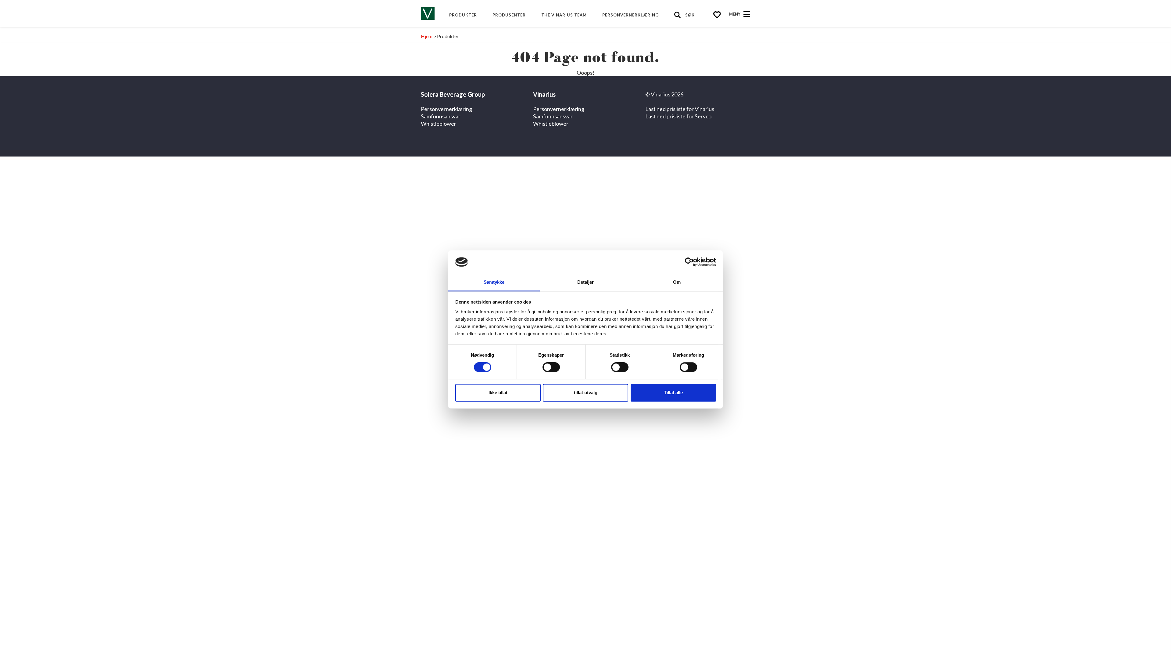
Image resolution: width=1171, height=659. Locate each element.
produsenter (509, 15)
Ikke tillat (498, 392)
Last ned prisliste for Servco (678, 116)
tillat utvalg (585, 392)
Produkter (463, 15)
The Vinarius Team (564, 15)
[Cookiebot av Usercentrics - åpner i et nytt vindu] (689, 262)
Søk (690, 15)
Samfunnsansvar (440, 116)
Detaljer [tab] (585, 282)
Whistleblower (438, 123)
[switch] (551, 367)
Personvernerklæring (630, 15)
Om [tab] (677, 282)
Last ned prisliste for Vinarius (679, 109)
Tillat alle (673, 392)
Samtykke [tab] (494, 282)
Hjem (426, 36)
